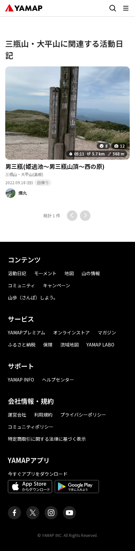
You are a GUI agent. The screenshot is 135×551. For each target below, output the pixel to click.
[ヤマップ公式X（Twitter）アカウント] (32, 512)
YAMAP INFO (21, 379)
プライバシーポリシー (83, 414)
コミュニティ (21, 285)
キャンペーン (56, 285)
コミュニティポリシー (30, 426)
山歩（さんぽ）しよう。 (33, 297)
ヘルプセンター (58, 379)
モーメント (45, 273)
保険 (47, 344)
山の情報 (91, 273)
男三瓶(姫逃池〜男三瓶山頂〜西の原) (55, 166)
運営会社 (17, 414)
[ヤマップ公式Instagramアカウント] (51, 512)
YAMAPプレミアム (26, 332)
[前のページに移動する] (72, 215)
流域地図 (69, 344)
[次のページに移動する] (85, 215)
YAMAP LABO (100, 344)
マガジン (107, 332)
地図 (69, 273)
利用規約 (43, 414)
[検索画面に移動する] (112, 8)
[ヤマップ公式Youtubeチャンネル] (69, 512)
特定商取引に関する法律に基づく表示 (47, 438)
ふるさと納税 (21, 344)
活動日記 (17, 273)
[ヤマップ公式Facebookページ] (14, 512)
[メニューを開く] (125, 8)
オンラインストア (71, 332)
